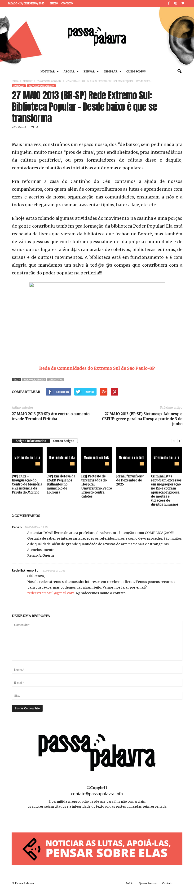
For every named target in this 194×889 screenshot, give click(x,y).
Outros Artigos (63, 441)
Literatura (55, 379)
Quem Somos (136, 71)
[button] (179, 71)
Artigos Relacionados (31, 441)
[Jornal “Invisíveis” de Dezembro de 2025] (131, 460)
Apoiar (69, 71)
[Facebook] (169, 3)
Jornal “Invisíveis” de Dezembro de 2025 (130, 480)
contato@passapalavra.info (97, 793)
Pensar (89, 71)
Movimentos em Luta (49, 81)
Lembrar (110, 71)
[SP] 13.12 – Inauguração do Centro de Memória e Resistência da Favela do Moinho (27, 484)
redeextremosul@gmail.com (50, 593)
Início (54, 3)
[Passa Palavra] (97, 36)
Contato (67, 3)
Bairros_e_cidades (34, 379)
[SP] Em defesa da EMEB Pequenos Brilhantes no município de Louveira (61, 484)
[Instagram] (176, 3)
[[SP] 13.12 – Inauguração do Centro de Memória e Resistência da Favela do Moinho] (27, 460)
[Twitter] (183, 3)
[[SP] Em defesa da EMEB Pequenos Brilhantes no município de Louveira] (62, 460)
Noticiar (48, 71)
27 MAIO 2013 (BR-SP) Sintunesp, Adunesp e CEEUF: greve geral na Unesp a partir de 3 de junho (142, 419)
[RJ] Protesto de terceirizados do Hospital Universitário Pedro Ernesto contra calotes (96, 486)
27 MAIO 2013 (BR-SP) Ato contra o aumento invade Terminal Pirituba (50, 416)
